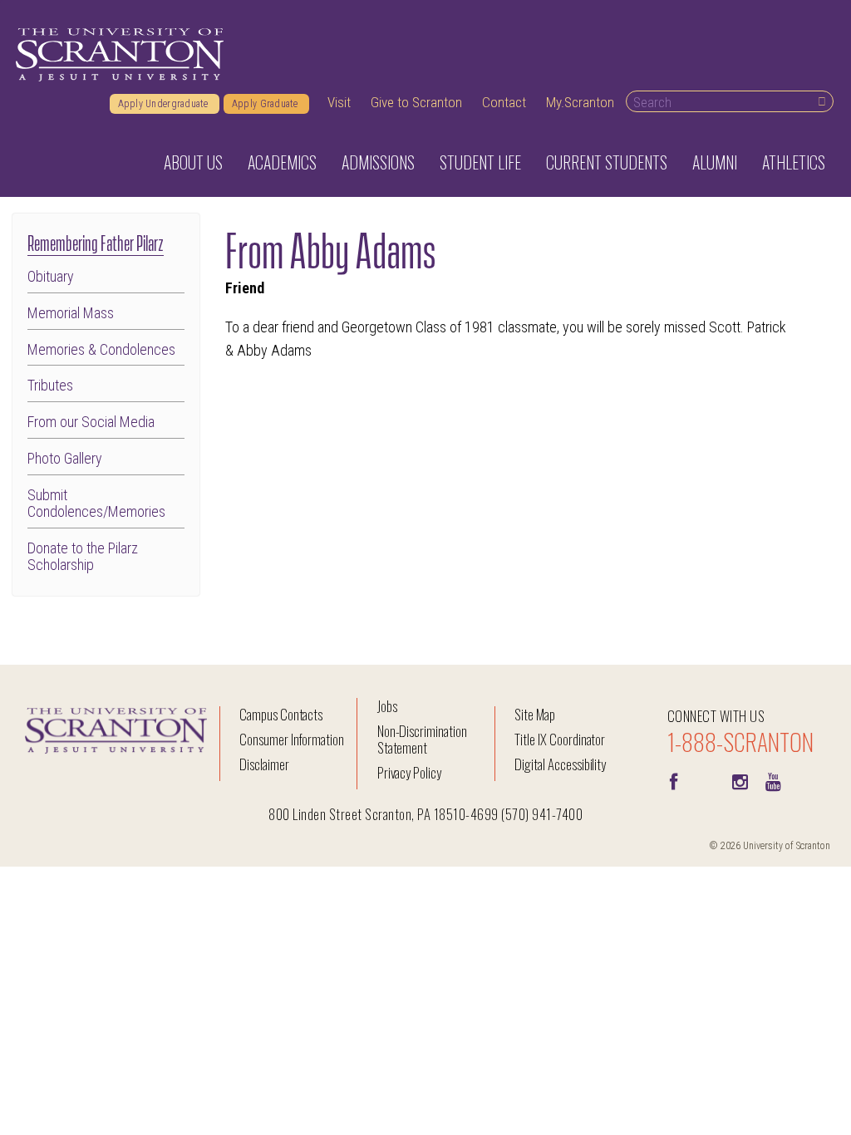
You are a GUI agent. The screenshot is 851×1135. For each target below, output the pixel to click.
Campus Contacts (280, 714)
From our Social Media (91, 422)
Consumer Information (291, 739)
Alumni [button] (714, 162)
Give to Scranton (416, 102)
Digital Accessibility (560, 764)
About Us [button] (193, 162)
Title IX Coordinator (559, 739)
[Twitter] (707, 780)
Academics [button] (282, 162)
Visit (339, 102)
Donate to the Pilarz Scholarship (82, 556)
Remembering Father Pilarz (95, 241)
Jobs (387, 705)
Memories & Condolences (101, 349)
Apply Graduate (266, 104)
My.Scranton (580, 102)
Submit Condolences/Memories (96, 503)
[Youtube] (773, 780)
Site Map (534, 714)
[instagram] (740, 780)
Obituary (50, 276)
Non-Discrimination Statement (422, 739)
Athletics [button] (793, 162)
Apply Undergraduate (164, 104)
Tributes (50, 385)
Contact (504, 102)
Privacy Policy (409, 772)
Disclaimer (264, 764)
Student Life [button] (480, 162)
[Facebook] (674, 780)
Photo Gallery (64, 458)
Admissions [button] (378, 162)
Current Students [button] (606, 162)
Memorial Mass (70, 313)
